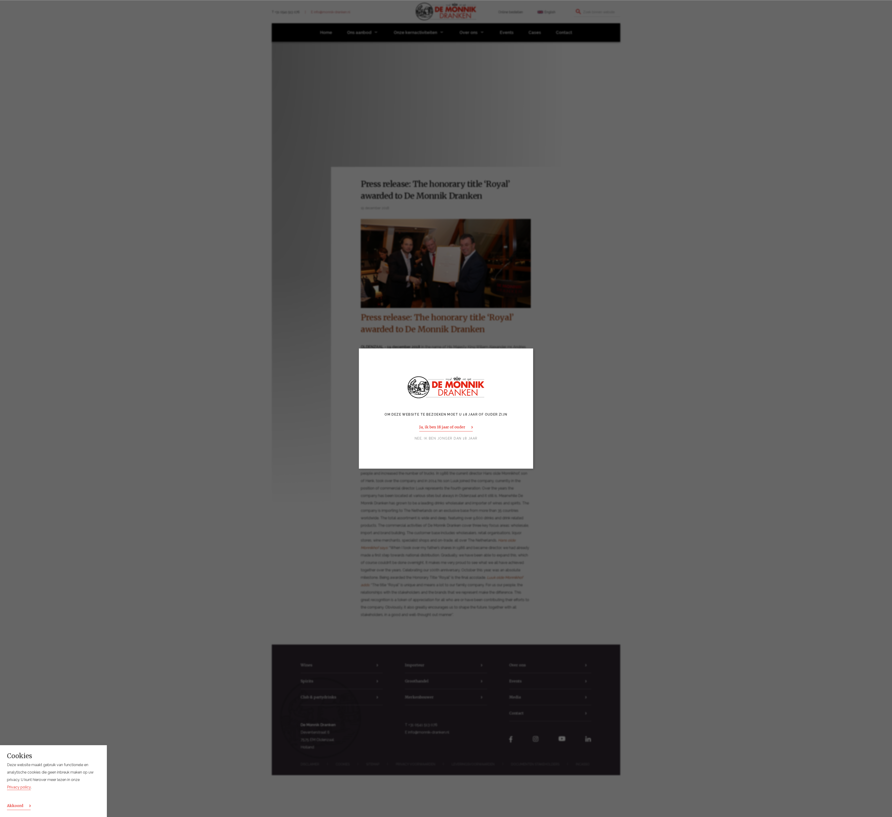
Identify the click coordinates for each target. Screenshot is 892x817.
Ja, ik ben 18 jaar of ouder (442, 427)
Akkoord (15, 805)
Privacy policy (19, 787)
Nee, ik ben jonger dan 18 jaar (446, 438)
